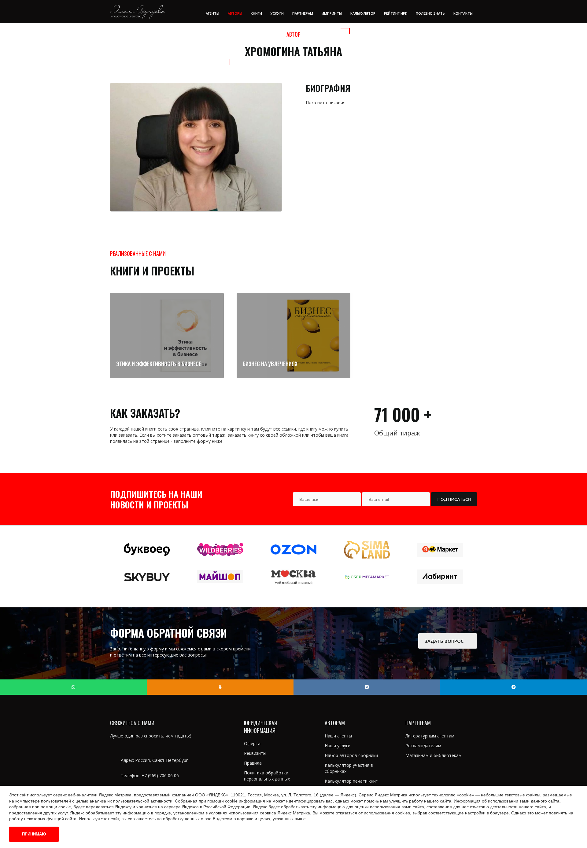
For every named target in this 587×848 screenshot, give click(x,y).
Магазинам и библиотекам (433, 755)
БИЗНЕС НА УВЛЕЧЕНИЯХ (270, 363)
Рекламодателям (423, 745)
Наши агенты (338, 736)
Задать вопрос (444, 641)
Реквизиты (255, 753)
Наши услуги (337, 745)
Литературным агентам (429, 736)
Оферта (252, 743)
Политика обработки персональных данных (267, 776)
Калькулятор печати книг (351, 781)
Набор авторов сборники (351, 755)
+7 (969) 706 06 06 (160, 775)
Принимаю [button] (34, 834)
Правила (253, 763)
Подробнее (164, 372)
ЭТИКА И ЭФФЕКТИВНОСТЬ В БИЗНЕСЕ (158, 363)
